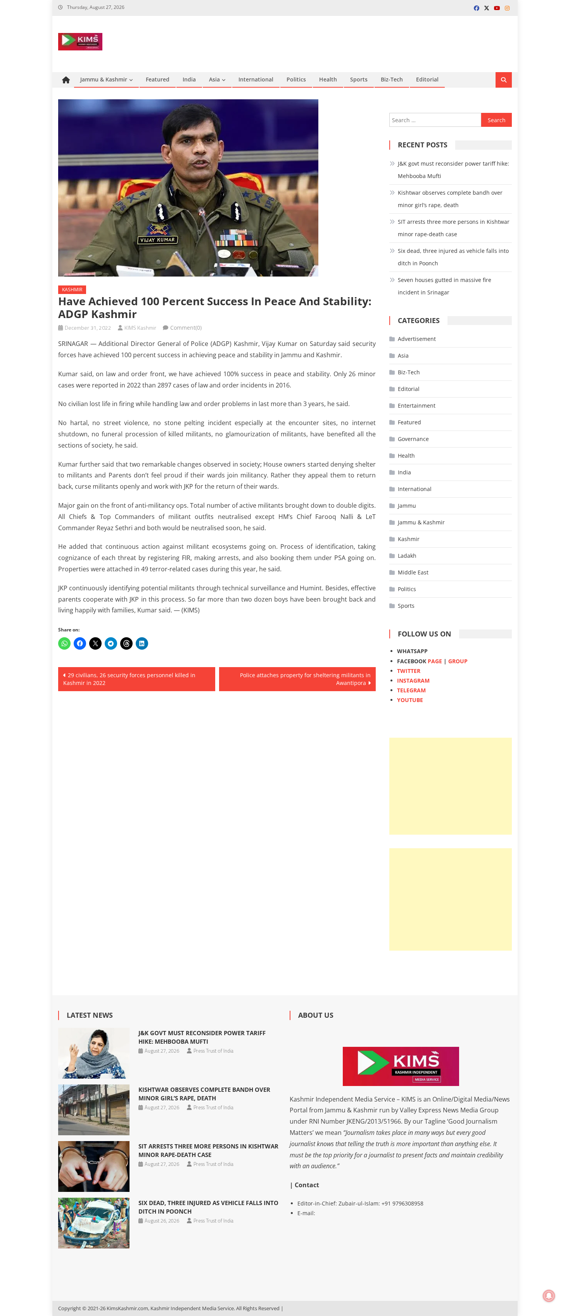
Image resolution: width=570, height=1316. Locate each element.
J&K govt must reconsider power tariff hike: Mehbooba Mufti (453, 170)
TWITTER (408, 670)
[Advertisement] (450, 786)
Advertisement (417, 338)
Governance (413, 439)
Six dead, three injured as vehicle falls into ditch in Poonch (453, 257)
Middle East (413, 572)
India (189, 79)
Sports (359, 79)
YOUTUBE (410, 700)
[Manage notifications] (549, 1296)
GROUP (458, 661)
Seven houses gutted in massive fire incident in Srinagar (444, 286)
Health (328, 79)
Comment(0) (186, 327)
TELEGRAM (411, 690)
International (255, 79)
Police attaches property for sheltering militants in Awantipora (305, 679)
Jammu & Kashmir (103, 79)
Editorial (427, 79)
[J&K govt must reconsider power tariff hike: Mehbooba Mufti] (93, 1053)
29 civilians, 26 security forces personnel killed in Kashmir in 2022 (129, 679)
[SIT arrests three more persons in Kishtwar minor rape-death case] (93, 1166)
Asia (214, 79)
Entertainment (416, 405)
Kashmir (72, 289)
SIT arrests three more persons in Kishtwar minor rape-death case (454, 228)
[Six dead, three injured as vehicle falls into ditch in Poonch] (93, 1223)
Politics (296, 79)
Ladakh (407, 555)
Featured (157, 79)
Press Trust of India (213, 1051)
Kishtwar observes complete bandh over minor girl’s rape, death (450, 199)
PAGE (435, 661)
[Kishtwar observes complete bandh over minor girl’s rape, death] (93, 1109)
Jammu (407, 505)
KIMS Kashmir (140, 327)
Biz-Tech (392, 79)
